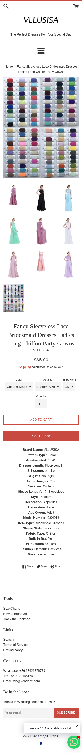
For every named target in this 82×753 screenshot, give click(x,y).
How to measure (15, 614)
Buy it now (41, 435)
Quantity (41, 396)
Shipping (25, 367)
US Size (47, 379)
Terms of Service (15, 644)
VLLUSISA (51, 736)
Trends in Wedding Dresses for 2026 (29, 702)
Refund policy (13, 650)
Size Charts (11, 608)
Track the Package (16, 619)
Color (19, 379)
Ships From (69, 379)
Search (8, 639)
